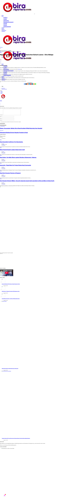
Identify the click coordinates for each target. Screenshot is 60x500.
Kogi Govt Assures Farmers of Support (10, 173)
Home (3, 15)
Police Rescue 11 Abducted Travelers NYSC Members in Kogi (10, 291)
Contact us (3, 31)
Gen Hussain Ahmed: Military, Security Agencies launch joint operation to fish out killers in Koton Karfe (27, 180)
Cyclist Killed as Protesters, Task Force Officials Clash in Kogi (11, 298)
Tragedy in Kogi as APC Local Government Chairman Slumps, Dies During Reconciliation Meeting (16, 438)
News (2, 16)
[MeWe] (32, 84)
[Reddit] (27, 84)
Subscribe (1, 47)
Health (5, 23)
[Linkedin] (29, 84)
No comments (3, 145)
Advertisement (4, 30)
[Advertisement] (30, 261)
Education (6, 20)
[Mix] (34, 84)
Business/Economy (9, 22)
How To (3, 28)
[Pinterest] (31, 84)
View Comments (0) (3, 125)
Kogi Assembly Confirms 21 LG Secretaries (11, 142)
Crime (5, 19)
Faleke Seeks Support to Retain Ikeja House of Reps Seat (10, 368)
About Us (3, 29)
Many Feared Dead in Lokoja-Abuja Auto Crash (12, 149)
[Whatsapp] (35, 84)
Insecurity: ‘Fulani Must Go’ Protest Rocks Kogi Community (15, 165)
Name (1, 116)
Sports (5, 25)
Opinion (3, 27)
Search (10, 50)
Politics (5, 17)
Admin (1, 100)
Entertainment (7, 26)
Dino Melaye (3, 88)
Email (1, 118)
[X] (26, 84)
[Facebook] (24, 84)
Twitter (19, 69)
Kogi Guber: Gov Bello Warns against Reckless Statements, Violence (18, 157)
